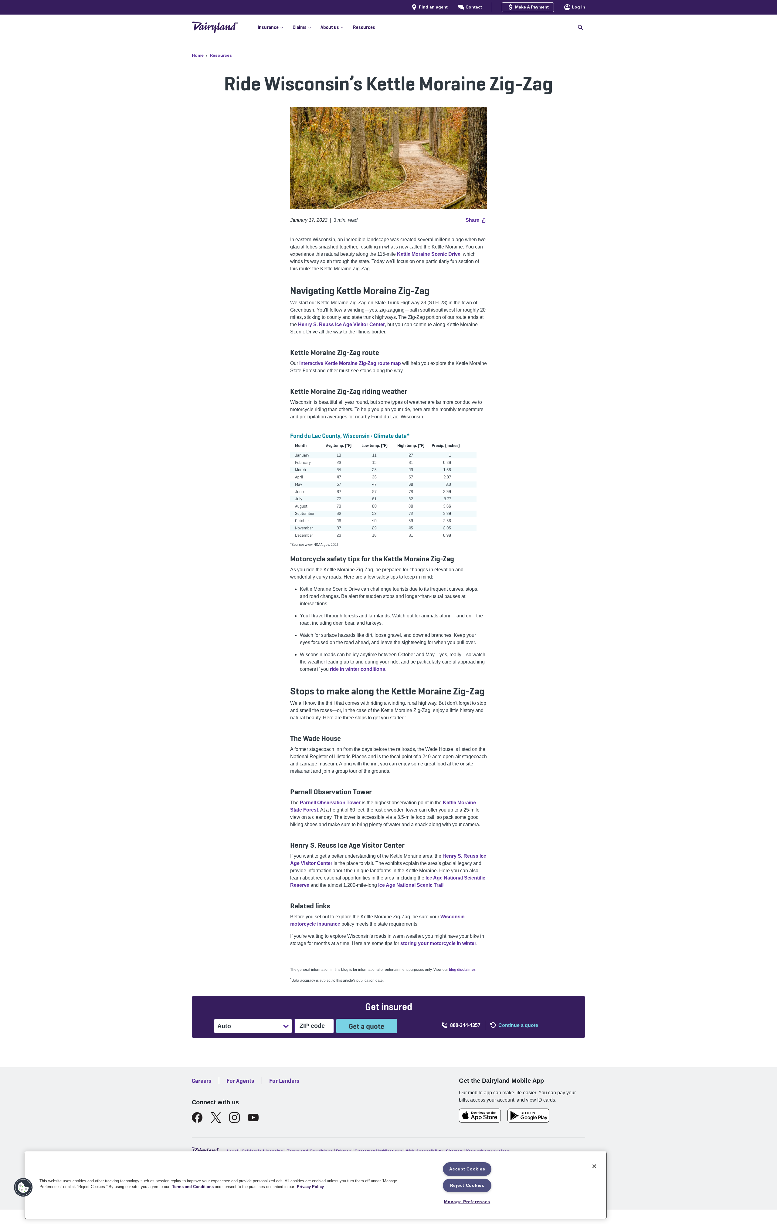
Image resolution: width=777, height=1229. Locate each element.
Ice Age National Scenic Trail (410, 885)
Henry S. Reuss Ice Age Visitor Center (341, 324)
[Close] (594, 1166)
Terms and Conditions (193, 1186)
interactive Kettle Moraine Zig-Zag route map (350, 363)
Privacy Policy (310, 1186)
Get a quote (366, 1026)
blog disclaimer (462, 969)
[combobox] (218, 1026)
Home (198, 55)
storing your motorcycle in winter (438, 943)
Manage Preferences (467, 1201)
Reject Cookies (467, 1185)
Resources (221, 55)
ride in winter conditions (357, 669)
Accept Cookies (467, 1169)
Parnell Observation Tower (330, 802)
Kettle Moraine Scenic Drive (428, 254)
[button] (275, 27)
